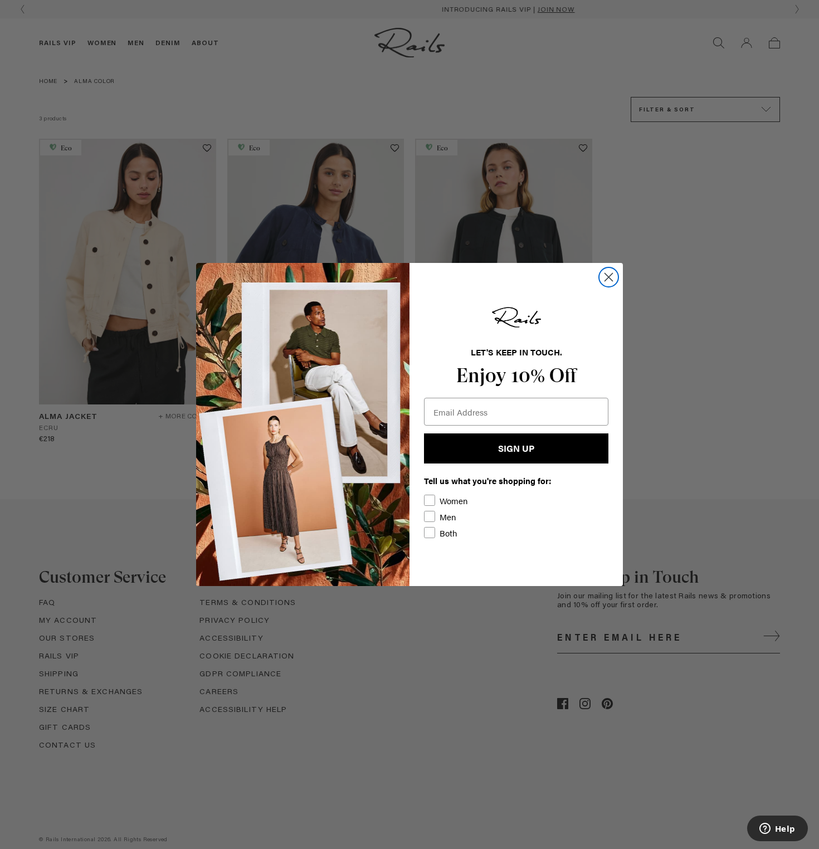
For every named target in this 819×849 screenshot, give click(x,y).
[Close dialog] (608, 277)
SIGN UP (516, 448)
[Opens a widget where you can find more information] (777, 829)
